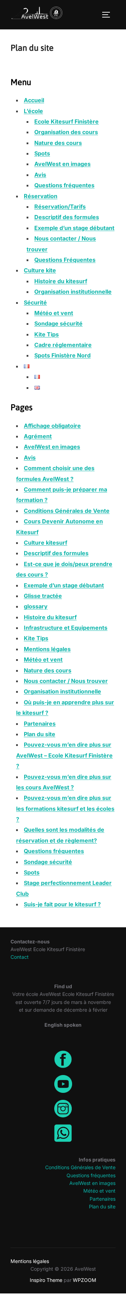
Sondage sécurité (58, 323)
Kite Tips (46, 334)
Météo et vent (53, 312)
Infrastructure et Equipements (65, 627)
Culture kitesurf (45, 542)
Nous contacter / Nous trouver (66, 680)
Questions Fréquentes (65, 259)
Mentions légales (47, 649)
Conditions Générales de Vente (67, 510)
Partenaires (40, 723)
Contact (19, 957)
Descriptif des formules (66, 217)
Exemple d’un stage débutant (74, 227)
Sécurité (35, 302)
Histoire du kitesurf (60, 281)
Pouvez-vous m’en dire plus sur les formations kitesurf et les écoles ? (65, 808)
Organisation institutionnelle (73, 291)
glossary (36, 606)
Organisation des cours (66, 131)
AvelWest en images (62, 163)
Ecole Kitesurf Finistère (66, 121)
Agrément (38, 436)
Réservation (40, 196)
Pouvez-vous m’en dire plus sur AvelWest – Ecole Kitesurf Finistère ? (64, 755)
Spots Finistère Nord (62, 355)
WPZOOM (84, 1280)
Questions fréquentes (64, 185)
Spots (42, 153)
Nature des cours (58, 142)
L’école (33, 110)
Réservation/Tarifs (60, 206)
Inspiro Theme (46, 1280)
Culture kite (40, 270)
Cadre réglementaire (63, 344)
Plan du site (39, 734)
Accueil (34, 100)
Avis (40, 174)
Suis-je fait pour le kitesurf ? (62, 904)
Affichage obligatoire (52, 425)
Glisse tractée (43, 595)
